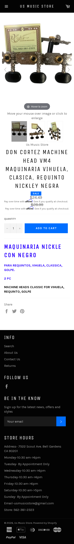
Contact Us (12, 359)
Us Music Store (37, 6)
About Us (11, 353)
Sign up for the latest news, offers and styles (32, 409)
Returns (10, 366)
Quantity (10, 218)
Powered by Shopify (45, 522)
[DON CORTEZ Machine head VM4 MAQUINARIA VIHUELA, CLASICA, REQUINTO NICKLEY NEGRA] (19, 131)
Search (9, 346)
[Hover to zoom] (37, 65)
